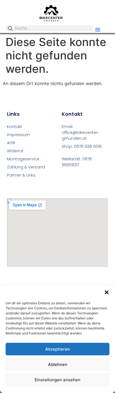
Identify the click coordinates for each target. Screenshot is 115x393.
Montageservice (23, 159)
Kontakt (14, 126)
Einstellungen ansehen (57, 379)
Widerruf (15, 151)
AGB (11, 143)
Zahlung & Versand (26, 167)
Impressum (18, 135)
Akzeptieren (57, 349)
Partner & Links (21, 175)
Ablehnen (57, 364)
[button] (106, 292)
